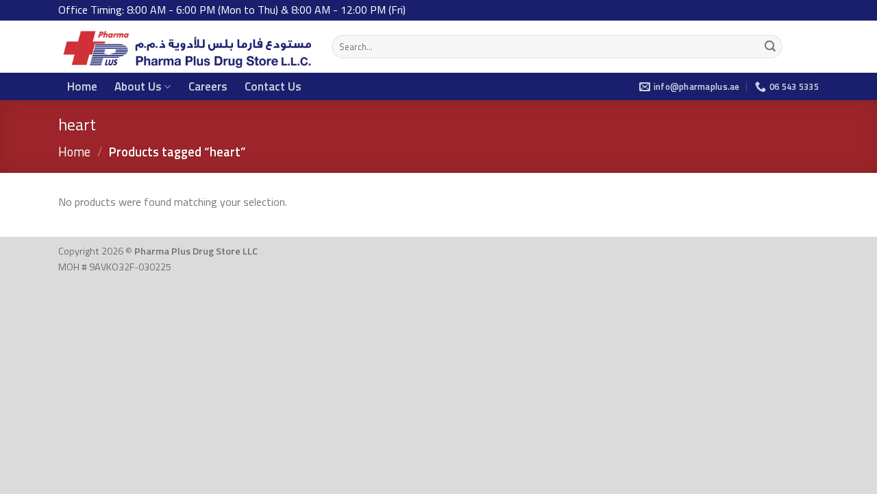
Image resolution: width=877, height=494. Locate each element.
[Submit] (770, 46)
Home (82, 86)
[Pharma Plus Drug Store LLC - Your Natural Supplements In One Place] (184, 46)
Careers (207, 86)
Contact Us (273, 86)
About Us (138, 86)
